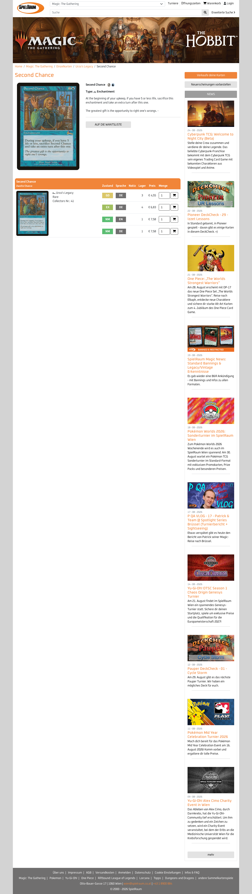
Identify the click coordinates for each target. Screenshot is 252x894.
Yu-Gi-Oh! (71, 878)
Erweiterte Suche (223, 12)
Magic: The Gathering (39, 66)
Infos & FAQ (192, 872)
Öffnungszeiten (190, 3)
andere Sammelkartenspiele (215, 878)
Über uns (58, 872)
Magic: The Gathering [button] (65, 4)
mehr (211, 854)
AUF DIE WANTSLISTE (108, 124)
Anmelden (124, 872)
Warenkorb (213, 3)
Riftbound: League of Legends (116, 878)
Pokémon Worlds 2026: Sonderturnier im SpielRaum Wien (210, 435)
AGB (88, 872)
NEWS (211, 94)
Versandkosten (104, 872)
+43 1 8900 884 (162, 883)
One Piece (87, 878)
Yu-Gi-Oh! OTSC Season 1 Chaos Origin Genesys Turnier (207, 592)
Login (230, 3)
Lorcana (144, 878)
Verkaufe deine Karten (211, 75)
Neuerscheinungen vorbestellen (211, 84)
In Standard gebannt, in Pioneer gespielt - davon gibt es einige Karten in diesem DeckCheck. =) (211, 227)
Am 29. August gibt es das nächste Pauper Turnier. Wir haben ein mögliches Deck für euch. (209, 681)
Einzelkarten (64, 66)
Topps (157, 878)
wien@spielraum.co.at (137, 883)
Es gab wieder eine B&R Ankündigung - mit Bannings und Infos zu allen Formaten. (211, 380)
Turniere (173, 3)
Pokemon (55, 878)
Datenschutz (143, 872)
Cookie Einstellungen (168, 872)
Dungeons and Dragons (179, 878)
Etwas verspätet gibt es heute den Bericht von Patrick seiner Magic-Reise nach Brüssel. (209, 537)
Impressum (75, 872)
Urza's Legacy (84, 66)
